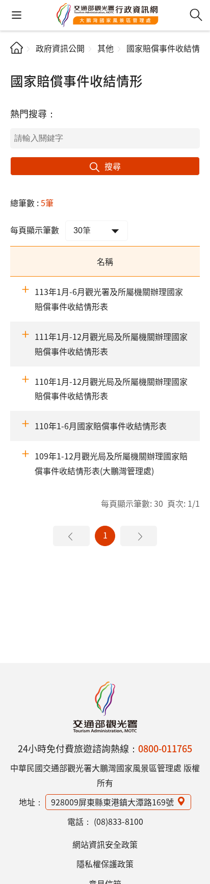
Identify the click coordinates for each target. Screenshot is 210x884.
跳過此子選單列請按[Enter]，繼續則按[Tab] (18, 64)
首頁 (16, 47)
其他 (105, 48)
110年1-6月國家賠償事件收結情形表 (101, 426)
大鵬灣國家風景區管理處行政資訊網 (108, 15)
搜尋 (112, 166)
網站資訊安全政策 (105, 844)
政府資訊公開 (60, 48)
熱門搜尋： (33, 113)
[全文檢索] (196, 15)
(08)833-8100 (118, 821)
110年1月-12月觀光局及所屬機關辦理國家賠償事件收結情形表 (111, 388)
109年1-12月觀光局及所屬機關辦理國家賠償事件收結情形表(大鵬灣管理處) (111, 463)
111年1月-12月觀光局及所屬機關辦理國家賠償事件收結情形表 (111, 343)
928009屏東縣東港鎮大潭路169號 (112, 802)
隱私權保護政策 (105, 863)
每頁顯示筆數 (34, 230)
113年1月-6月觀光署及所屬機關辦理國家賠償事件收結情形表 (109, 298)
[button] (16, 15)
